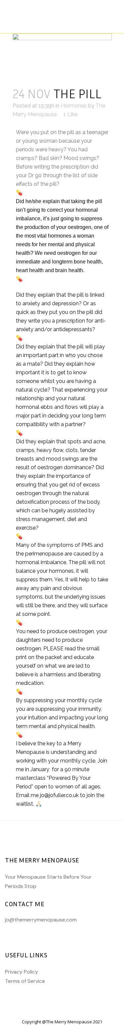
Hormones (74, 106)
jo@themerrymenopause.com (41, 919)
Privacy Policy (21, 971)
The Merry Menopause (69, 1022)
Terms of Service (25, 981)
